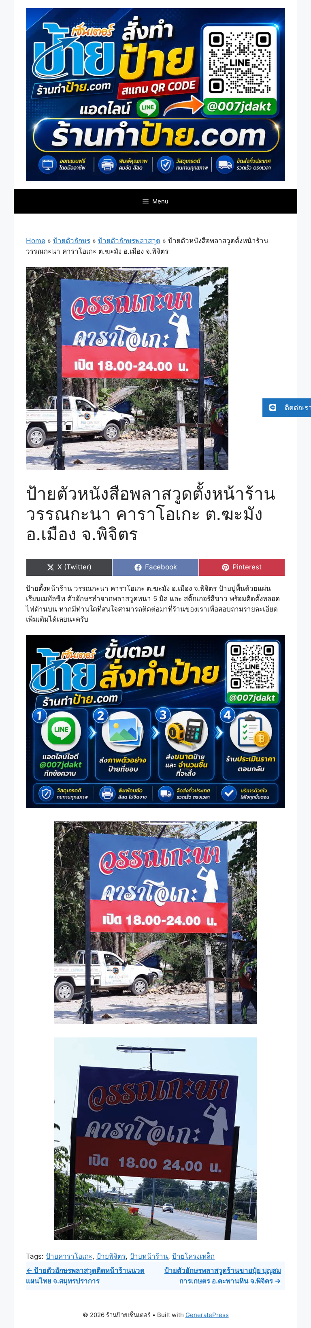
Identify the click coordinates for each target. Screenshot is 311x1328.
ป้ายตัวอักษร (71, 241)
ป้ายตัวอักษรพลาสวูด (129, 241)
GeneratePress (207, 1315)
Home (35, 241)
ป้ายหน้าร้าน (149, 1256)
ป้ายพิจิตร (111, 1256)
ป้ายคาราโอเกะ (69, 1256)
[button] (286, 407)
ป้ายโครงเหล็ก (193, 1256)
